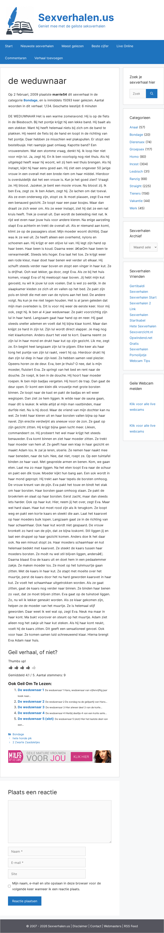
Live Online (125, 46)
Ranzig (135, 179)
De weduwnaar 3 (31, 707)
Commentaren (15, 58)
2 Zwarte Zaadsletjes (26, 742)
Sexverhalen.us (76, 17)
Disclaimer (80, 926)
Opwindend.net (141, 338)
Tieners (135, 193)
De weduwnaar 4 (31, 713)
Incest (134, 164)
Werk (133, 208)
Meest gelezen (73, 46)
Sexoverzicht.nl (141, 332)
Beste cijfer (100, 46)
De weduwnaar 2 (31, 701)
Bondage (31, 100)
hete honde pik (22, 738)
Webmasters (112, 926)
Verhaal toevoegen (48, 58)
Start (9, 46)
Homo (134, 157)
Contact (95, 926)
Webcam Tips (140, 361)
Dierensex (137, 142)
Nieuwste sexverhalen (37, 46)
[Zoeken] (151, 93)
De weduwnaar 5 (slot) (36, 719)
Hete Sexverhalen (143, 326)
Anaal (134, 127)
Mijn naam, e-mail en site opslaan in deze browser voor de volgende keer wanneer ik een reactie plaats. (56, 886)
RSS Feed (131, 926)
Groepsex (137, 149)
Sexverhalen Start (143, 297)
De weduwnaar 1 (31, 690)
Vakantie (136, 201)
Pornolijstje (138, 355)
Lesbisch (136, 171)
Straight (136, 186)
